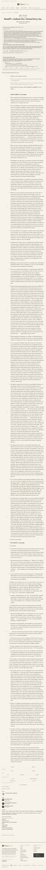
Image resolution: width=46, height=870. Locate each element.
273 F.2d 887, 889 (34, 595)
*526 (7, 206)
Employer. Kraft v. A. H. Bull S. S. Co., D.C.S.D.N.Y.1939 (25, 483)
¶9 (9, 160)
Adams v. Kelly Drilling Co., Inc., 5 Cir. (21, 595)
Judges (17, 7)
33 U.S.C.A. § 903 (32, 137)
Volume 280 (9, 12)
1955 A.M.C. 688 (33, 493)
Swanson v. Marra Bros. (11, 48)
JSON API (35, 851)
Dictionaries (24, 7)
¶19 (9, 384)
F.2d (13, 12)
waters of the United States (32, 132)
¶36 (9, 747)
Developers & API (36, 847)
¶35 (9, 728)
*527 (7, 310)
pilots (3, 823)
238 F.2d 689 (38, 519)
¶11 (9, 192)
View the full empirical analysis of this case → (11, 72)
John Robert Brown (8, 799)
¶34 (9, 703)
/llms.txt (35, 849)
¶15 (9, 269)
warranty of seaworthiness (24, 643)
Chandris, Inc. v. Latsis (21, 38)
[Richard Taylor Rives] (3, 806)
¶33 (9, 670)
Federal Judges (23, 851)
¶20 (9, 444)
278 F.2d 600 (31, 276)
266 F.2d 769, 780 (21, 512)
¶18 (9, 342)
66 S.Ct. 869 (27, 587)
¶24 (9, 542)
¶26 (9, 548)
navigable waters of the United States (9, 822)
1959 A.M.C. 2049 (32, 288)
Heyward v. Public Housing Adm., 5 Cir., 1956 (24, 519)
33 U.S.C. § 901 (9, 44)
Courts (12, 7)
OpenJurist (4, 12)
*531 (7, 737)
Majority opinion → (8, 801)
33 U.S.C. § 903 (22, 44)
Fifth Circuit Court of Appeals (23, 21)
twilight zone (4, 826)
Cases (3, 7)
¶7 (9, 105)
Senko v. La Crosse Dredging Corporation (24, 48)
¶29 (9, 595)
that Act (36, 118)
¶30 (9, 613)
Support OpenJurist (37, 855)
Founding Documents (24, 857)
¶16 (9, 286)
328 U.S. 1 (22, 587)
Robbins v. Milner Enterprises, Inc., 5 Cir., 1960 (21, 528)
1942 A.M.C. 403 (33, 488)
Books (30, 7)
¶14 (9, 262)
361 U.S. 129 (17, 722)
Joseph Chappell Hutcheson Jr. (11, 802)
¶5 (9, 94)
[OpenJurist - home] (23, 4)
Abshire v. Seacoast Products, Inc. (31, 38)
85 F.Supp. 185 (22, 486)
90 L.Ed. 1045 (34, 587)
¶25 (9, 545)
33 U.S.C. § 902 (15, 44)
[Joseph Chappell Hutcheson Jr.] (3, 803)
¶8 (9, 145)
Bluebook (37, 774)
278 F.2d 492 (35, 528)
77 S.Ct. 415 (24, 585)
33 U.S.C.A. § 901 (38, 660)
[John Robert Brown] (3, 800)
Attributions (34, 865)
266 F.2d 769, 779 (27, 462)
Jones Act (32, 112)
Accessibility (14, 865)
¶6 (9, 97)
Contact (20, 865)
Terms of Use (40, 865)
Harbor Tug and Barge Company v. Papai (24, 42)
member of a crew (5, 820)
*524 (7, 75)
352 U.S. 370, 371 (16, 585)
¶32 (9, 650)
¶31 (9, 623)
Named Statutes (23, 856)
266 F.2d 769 (24, 288)
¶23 (9, 539)
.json (8, 835)
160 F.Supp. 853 (26, 589)
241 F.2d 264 (18, 526)
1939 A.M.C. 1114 (17, 484)
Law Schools (22, 854)
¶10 (9, 179)
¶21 (9, 479)
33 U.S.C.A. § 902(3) (24, 121)
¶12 (9, 230)
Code (7, 7)
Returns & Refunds (26, 865)
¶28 (9, 573)
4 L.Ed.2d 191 (29, 722)
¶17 (9, 336)
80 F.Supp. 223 (29, 490)
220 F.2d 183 (25, 493)
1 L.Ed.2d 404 (30, 585)
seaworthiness (5, 825)
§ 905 (24, 126)
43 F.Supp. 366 (25, 488)
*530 (6, 631)
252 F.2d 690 (19, 524)
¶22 (9, 497)
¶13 (9, 242)
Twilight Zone (31, 152)
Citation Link (22, 774)
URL (8, 774)
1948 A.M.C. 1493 (37, 490)
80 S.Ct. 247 (23, 722)
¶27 (9, 560)
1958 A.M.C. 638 (27, 524)
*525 (7, 100)
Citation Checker (23, 860)
